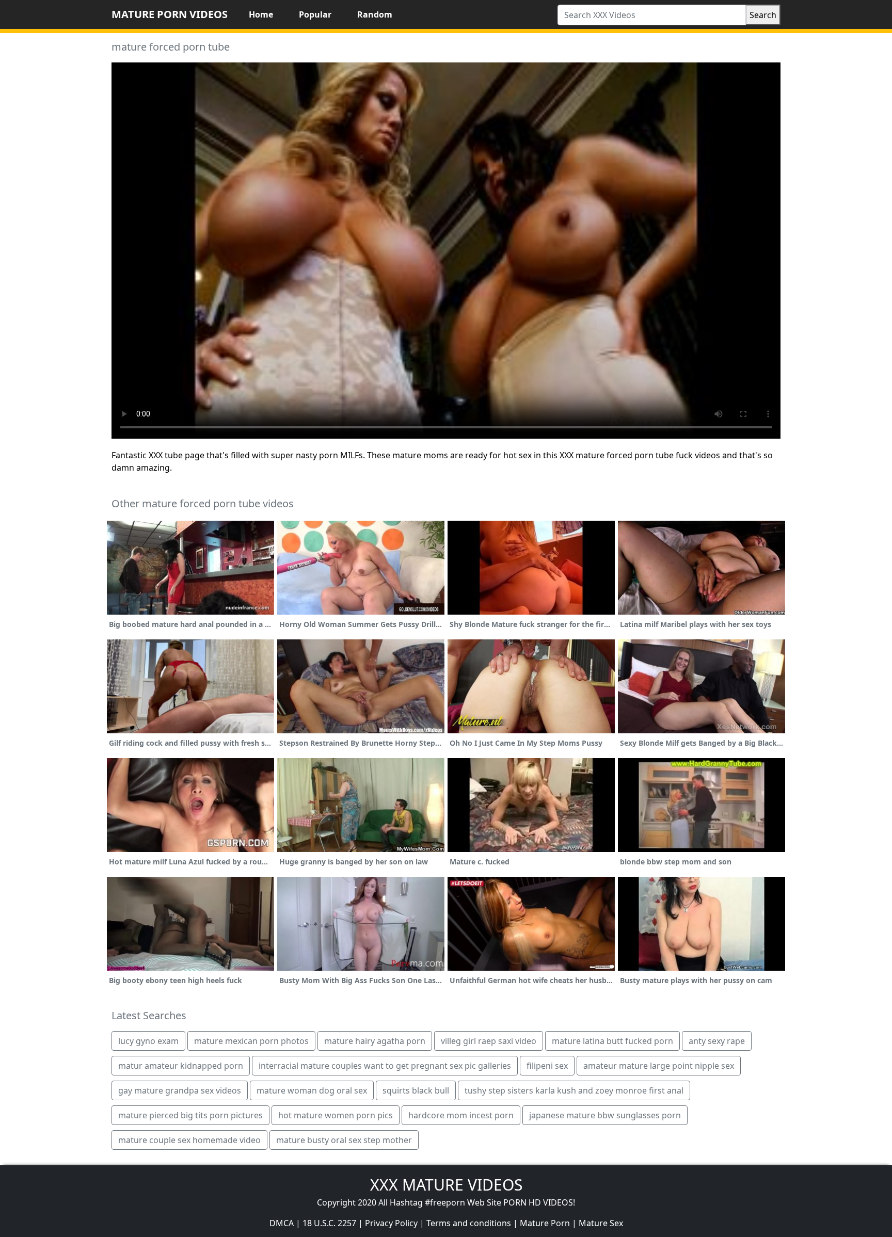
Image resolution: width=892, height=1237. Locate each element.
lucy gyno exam (148, 1041)
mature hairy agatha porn (374, 1041)
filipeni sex (547, 1065)
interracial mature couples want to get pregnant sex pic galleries (385, 1065)
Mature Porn (545, 1223)
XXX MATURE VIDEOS (446, 1184)
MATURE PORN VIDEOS (170, 14)
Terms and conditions (468, 1223)
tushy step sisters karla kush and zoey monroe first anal (574, 1090)
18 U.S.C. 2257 (329, 1223)
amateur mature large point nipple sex (658, 1065)
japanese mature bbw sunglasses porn (605, 1115)
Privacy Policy (391, 1223)
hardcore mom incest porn (461, 1115)
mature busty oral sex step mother (344, 1140)
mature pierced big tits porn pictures (190, 1115)
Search (763, 15)
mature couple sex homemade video (189, 1140)
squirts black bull (416, 1090)
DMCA (281, 1223)
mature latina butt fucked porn (612, 1041)
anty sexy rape (717, 1041)
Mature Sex (601, 1223)
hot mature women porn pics (335, 1115)
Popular (315, 14)
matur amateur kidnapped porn (180, 1065)
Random (374, 14)
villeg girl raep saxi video (488, 1041)
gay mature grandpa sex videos (179, 1090)
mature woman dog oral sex (312, 1090)
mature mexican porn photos (251, 1041)
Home (261, 14)
